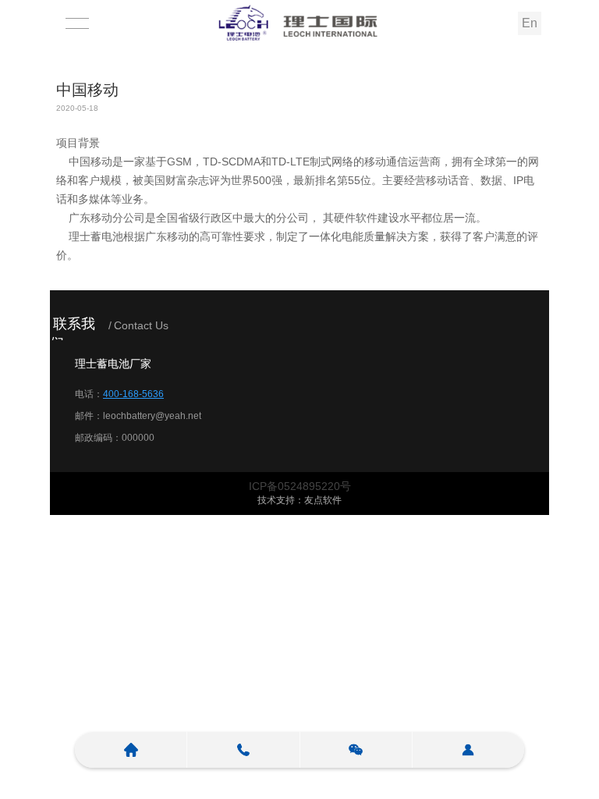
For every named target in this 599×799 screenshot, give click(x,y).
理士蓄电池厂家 (113, 363)
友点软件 (323, 500)
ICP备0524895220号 (300, 486)
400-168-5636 (133, 394)
